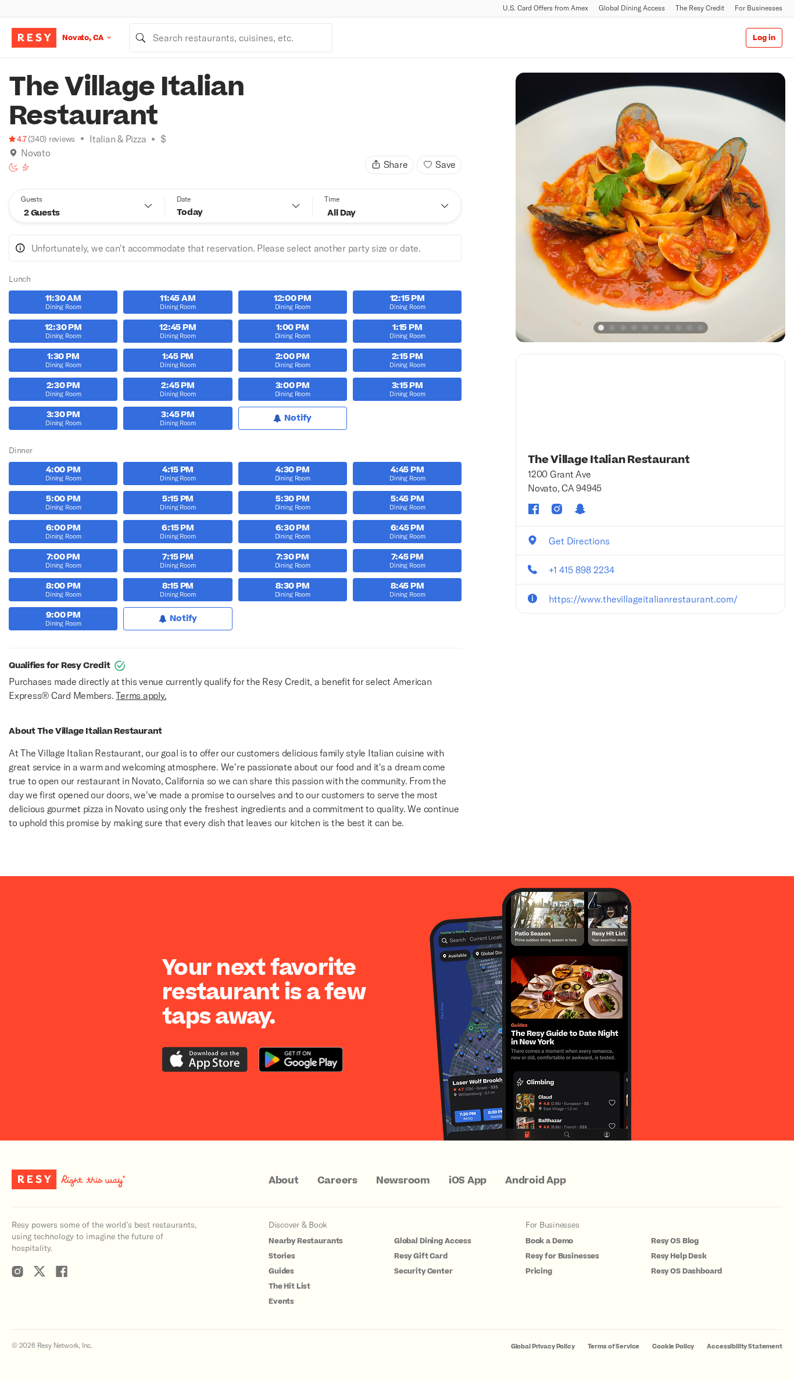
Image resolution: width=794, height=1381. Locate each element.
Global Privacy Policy (543, 1346)
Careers (337, 1181)
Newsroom (403, 1181)
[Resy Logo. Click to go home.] (34, 38)
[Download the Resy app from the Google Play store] (301, 1059)
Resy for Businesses (562, 1256)
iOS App (468, 1181)
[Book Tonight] (13, 167)
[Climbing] (25, 167)
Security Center (423, 1271)
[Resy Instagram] (17, 1271)
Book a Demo (549, 1241)
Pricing (538, 1271)
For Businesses (758, 8)
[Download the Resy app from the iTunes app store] (205, 1059)
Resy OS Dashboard (686, 1271)
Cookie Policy (673, 1346)
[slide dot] (601, 328)
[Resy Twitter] (39, 1271)
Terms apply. (141, 695)
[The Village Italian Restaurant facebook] (533, 509)
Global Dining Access (632, 8)
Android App (535, 1181)
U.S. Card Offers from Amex (545, 8)
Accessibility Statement (744, 1346)
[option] (650, 207)
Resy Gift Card (421, 1256)
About (284, 1181)
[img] (13, 152)
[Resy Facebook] (61, 1271)
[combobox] (230, 37)
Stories (282, 1256)
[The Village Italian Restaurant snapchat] (580, 509)
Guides (281, 1271)
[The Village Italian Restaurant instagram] (557, 509)
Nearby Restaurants (306, 1241)
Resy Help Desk (679, 1256)
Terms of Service (614, 1346)
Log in (764, 38)
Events (281, 1301)
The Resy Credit (699, 8)
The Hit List (289, 1286)
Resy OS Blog (675, 1241)
